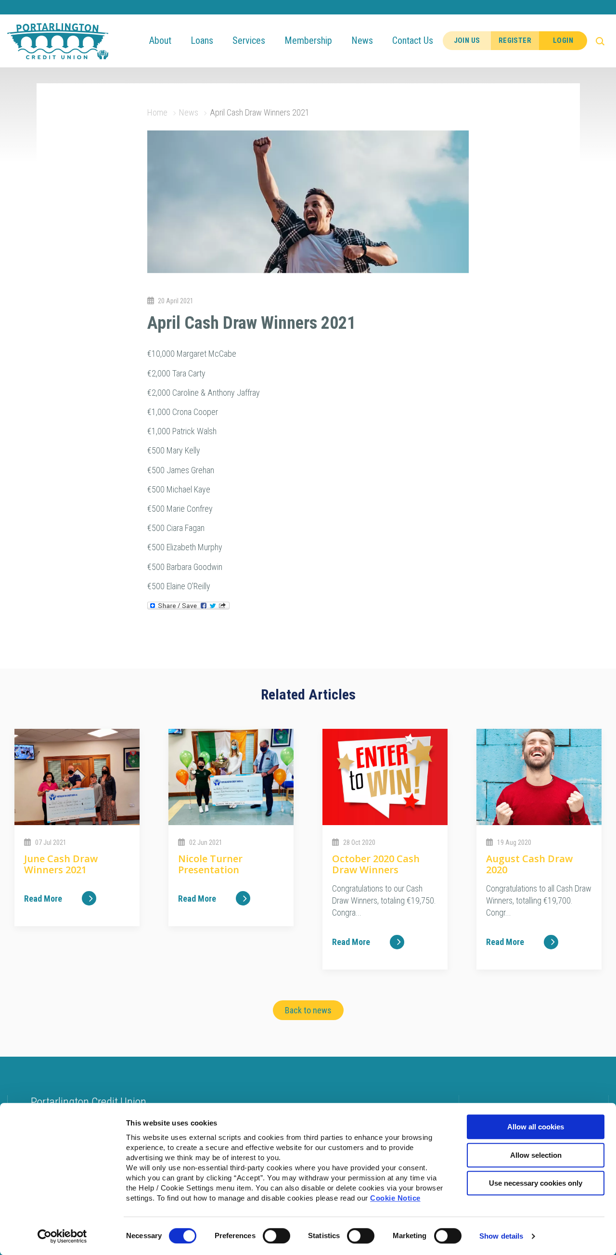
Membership (308, 40)
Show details (501, 1236)
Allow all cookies (535, 1127)
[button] (601, 40)
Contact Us (412, 40)
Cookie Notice (395, 1198)
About (160, 40)
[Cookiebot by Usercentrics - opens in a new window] (62, 1236)
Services (248, 40)
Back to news (308, 1010)
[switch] (276, 1235)
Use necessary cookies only (535, 1183)
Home (157, 112)
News (362, 40)
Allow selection (536, 1155)
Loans (202, 40)
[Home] (57, 40)
